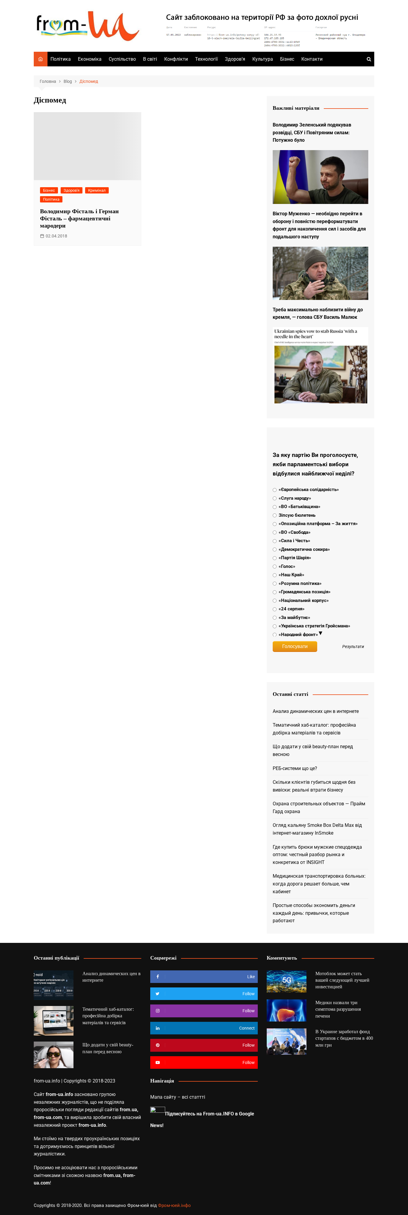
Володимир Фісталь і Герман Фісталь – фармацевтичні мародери (79, 218)
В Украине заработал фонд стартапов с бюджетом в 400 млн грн (344, 1038)
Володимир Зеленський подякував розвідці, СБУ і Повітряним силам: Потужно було (312, 132)
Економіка (90, 59)
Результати (353, 647)
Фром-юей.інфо (174, 1205)
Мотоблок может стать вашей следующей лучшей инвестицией (342, 980)
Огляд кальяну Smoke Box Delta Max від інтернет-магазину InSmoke (317, 829)
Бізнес (287, 59)
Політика (60, 59)
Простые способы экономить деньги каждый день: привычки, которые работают (314, 913)
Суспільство (122, 59)
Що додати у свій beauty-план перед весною (313, 750)
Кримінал (97, 190)
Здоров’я (235, 59)
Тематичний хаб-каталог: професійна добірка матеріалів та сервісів (314, 729)
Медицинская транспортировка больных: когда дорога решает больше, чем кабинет (319, 883)
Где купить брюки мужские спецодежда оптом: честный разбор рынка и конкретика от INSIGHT (317, 854)
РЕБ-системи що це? (295, 768)
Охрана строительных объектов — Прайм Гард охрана (319, 807)
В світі (150, 59)
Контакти (312, 59)
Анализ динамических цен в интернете (316, 711)
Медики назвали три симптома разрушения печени (338, 1009)
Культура (262, 59)
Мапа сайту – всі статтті (177, 1097)
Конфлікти (176, 59)
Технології (206, 59)
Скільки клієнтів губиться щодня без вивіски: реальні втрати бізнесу (314, 786)
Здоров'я (71, 190)
